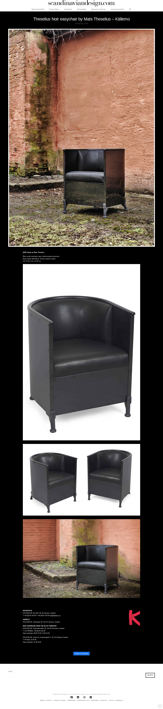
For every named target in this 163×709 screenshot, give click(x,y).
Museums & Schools (99, 700)
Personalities (83, 700)
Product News (60, 700)
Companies (71, 700)
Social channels (116, 700)
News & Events (46, 700)
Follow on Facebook (81, 653)
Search (10, 671)
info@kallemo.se (55, 615)
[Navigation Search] (130, 9)
